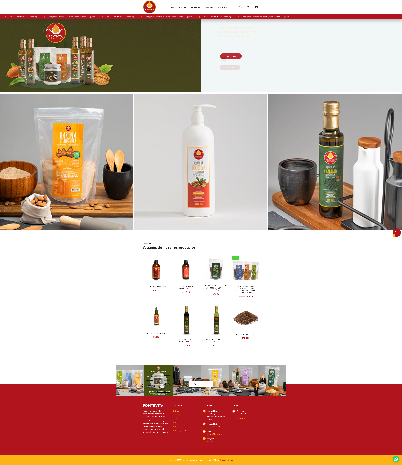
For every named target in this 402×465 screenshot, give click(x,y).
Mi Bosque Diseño (226, 460)
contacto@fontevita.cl (214, 434)
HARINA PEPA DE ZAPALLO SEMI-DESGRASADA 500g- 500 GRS (216, 288)
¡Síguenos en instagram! (201, 384)
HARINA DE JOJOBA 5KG (245, 334)
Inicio (172, 7)
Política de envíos (179, 423)
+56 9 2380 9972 (213, 427)
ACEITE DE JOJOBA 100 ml (156, 287)
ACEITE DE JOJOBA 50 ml (156, 333)
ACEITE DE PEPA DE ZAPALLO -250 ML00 (186, 341)
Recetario (209, 7)
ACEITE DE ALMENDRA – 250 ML (216, 341)
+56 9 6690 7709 (243, 418)
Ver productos (231, 66)
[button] (396, 459)
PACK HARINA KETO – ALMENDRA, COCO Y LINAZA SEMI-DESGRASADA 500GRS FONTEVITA (246, 289)
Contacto (223, 7)
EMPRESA (182, 7)
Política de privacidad (180, 431)
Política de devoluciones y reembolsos (186, 427)
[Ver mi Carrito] (248, 7)
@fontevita (210, 441)
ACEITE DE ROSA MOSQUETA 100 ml (186, 287)
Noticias (175, 419)
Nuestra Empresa (179, 415)
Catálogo (195, 7)
